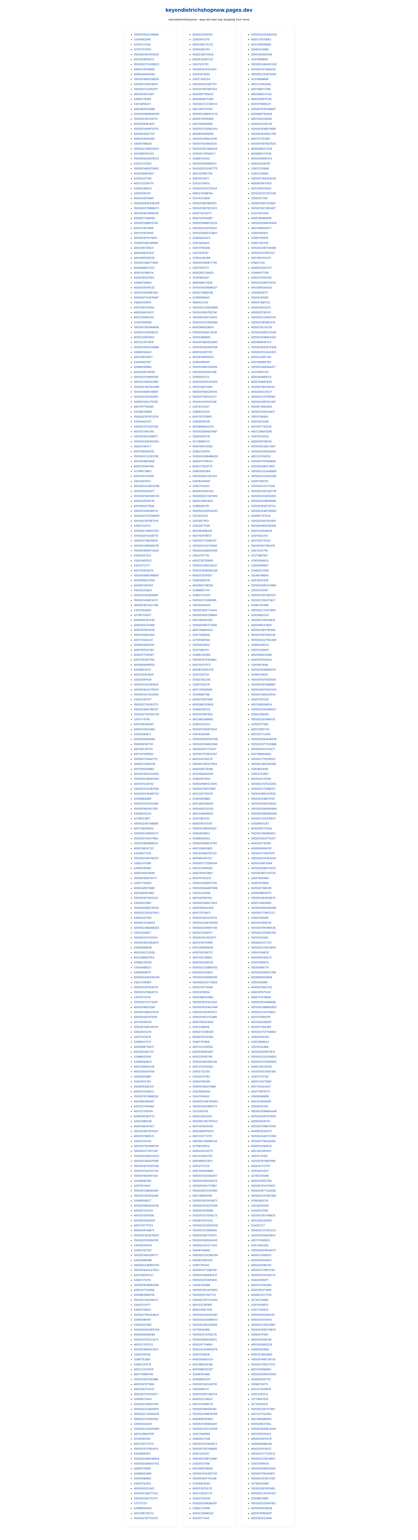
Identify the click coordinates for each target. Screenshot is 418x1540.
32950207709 (142, 178)
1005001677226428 (263, 1190)
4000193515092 (202, 446)
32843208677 (260, 1280)
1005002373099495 (263, 1061)
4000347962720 (261, 987)
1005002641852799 (263, 133)
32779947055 (259, 1399)
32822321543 (142, 1141)
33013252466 (259, 1046)
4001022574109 (261, 778)
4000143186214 (143, 272)
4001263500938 (261, 118)
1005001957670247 (146, 1131)
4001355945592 (202, 1126)
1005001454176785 (146, 401)
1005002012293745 (146, 456)
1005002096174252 (263, 868)
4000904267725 (144, 133)
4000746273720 (202, 44)
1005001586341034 (263, 694)
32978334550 (260, 436)
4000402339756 (261, 123)
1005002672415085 (204, 1190)
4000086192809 (202, 704)
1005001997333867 (263, 203)
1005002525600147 (263, 317)
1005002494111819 (263, 466)
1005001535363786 (146, 788)
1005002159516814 (263, 620)
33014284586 (201, 734)
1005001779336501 (263, 759)
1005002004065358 (146, 1329)
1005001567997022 (204, 89)
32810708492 (259, 416)
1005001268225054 (146, 1012)
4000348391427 (144, 1126)
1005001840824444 (263, 1428)
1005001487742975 (204, 1235)
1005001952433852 (204, 1290)
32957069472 (260, 962)
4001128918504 (143, 828)
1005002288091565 (204, 550)
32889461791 (200, 506)
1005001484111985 (204, 1086)
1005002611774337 (204, 749)
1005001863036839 (146, 79)
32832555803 (143, 590)
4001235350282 (202, 1066)
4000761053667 (202, 873)
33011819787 (200, 253)
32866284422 (143, 352)
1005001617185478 (263, 545)
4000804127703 (261, 942)
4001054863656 (144, 461)
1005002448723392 (263, 1136)
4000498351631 (144, 253)
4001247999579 (202, 1404)
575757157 (140, 1503)
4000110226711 (201, 213)
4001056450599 (202, 773)
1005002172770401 (146, 1002)
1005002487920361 (263, 520)
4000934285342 (203, 491)
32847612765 (142, 1081)
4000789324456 (202, 907)
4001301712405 (261, 734)
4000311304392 (261, 1027)
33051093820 (142, 610)
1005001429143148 (204, 401)
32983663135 (259, 1200)
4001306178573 (144, 1513)
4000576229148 (261, 1066)
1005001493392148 (204, 1061)
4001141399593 (143, 754)
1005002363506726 (146, 496)
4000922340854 (144, 922)
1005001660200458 (263, 525)
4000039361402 (144, 123)
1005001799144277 (204, 396)
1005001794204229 (263, 178)
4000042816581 (202, 34)
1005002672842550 (263, 689)
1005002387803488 (146, 386)
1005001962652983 (204, 342)
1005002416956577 (146, 833)
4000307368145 (261, 888)
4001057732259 (261, 426)
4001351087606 (144, 1215)
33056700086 (201, 1285)
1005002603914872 (204, 1200)
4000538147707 (144, 848)
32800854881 (142, 1076)
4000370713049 (202, 987)
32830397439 (142, 679)
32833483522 (143, 560)
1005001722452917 (146, 89)
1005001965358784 (204, 367)
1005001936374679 (263, 1329)
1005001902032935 (146, 773)
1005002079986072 (146, 208)
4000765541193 (144, 649)
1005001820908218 (146, 213)
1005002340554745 (205, 510)
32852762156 (259, 243)
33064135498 (259, 605)
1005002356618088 (263, 500)
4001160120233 (261, 257)
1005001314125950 (263, 1185)
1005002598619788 (204, 1414)
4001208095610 (144, 451)
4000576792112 (202, 1488)
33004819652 (201, 833)
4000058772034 (261, 828)
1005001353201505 (146, 426)
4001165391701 (143, 749)
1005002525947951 (263, 1503)
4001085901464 (144, 893)
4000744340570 (202, 962)
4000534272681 (261, 1081)
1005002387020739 (263, 491)
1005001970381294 (204, 1002)
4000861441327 (202, 858)
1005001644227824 (146, 1270)
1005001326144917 (263, 411)
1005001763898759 (146, 1146)
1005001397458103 (146, 987)
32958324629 (143, 1423)
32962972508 (260, 570)
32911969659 (259, 59)
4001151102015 (201, 878)
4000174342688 (261, 1285)
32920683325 (260, 615)
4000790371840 (261, 1290)
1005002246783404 (205, 1101)
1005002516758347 (204, 228)
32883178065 (142, 1468)
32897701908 (200, 1041)
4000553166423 (261, 1146)
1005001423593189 (263, 1071)
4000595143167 (202, 823)
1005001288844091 (146, 1190)
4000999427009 (144, 580)
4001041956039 (261, 922)
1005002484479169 (146, 1160)
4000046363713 (144, 1116)
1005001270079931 (263, 1458)
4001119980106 (143, 1374)
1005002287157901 (263, 1409)
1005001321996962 (204, 1230)
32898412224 (142, 813)
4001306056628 (261, 704)
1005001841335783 (204, 476)
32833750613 (201, 183)
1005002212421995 (263, 610)
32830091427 (142, 193)
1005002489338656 (146, 1458)
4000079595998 (202, 118)
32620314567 (259, 590)
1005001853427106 (146, 605)
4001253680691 (261, 1369)
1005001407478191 (145, 1017)
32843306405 (260, 714)
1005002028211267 (263, 446)
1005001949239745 (204, 391)
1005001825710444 (204, 610)
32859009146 (201, 421)
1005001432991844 (146, 684)
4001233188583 (202, 868)
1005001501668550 (146, 1096)
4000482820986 (144, 109)
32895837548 (201, 1438)
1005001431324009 (146, 694)
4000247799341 (202, 461)
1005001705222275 (146, 1339)
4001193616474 (143, 570)
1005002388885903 (264, 1007)
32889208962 (143, 367)
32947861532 (201, 818)
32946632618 (142, 1056)
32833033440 (260, 421)
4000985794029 (261, 113)
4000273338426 (202, 1031)
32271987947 (259, 555)
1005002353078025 (146, 1235)
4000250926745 (144, 500)
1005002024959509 (205, 1225)
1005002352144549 (204, 1428)
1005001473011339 (263, 1478)
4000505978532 (144, 287)
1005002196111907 (204, 788)
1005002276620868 (205, 307)
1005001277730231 (263, 1453)
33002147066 (142, 863)
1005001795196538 (263, 927)
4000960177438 (261, 153)
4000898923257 (144, 267)
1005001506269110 (146, 510)
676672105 (258, 262)
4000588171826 (202, 282)
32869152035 (201, 411)
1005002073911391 (146, 1151)
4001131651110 (260, 729)
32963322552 (201, 724)
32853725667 (260, 773)
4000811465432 (202, 1260)
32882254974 (201, 451)
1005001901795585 (263, 630)
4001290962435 (144, 1066)
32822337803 (143, 163)
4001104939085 (261, 44)
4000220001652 (144, 337)
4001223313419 (143, 1369)
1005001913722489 (204, 1017)
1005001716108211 (203, 153)
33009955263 (260, 823)
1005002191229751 (146, 118)
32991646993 (142, 1478)
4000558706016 (261, 441)
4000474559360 (144, 138)
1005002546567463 (146, 778)
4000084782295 (144, 620)
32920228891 (259, 173)
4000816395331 (144, 1086)
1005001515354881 (204, 659)
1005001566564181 (204, 1409)
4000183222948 (261, 1518)
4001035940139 (261, 1339)
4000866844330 (203, 426)
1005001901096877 (146, 436)
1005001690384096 (263, 907)
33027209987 (142, 982)
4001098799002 (202, 1468)
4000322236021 (202, 1399)
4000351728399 (144, 1290)
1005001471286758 (204, 1270)
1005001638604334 (263, 337)
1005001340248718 (204, 1384)
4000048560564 (144, 74)
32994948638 (143, 947)
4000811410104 (143, 585)
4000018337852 (144, 277)
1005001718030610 (146, 540)
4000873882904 (261, 406)
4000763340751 (202, 952)
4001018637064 (261, 1423)
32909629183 (259, 769)
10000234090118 (144, 764)
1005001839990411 (204, 163)
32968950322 (201, 838)
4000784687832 (261, 381)
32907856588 (143, 322)
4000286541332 (261, 94)
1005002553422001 (263, 352)
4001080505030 (144, 257)
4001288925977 (261, 228)
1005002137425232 (263, 1230)
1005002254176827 (263, 1012)
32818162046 (142, 39)
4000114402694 (261, 903)
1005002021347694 (204, 496)
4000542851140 (261, 357)
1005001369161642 (204, 828)
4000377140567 (144, 654)
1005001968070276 (204, 223)
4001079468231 (261, 104)
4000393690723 (261, 158)
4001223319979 (261, 1389)
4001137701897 (260, 138)
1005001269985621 (263, 833)
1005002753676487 (146, 297)
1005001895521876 (204, 783)
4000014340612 (144, 1091)
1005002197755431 (146, 1518)
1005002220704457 (263, 1493)
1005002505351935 (204, 381)
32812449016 (200, 1027)
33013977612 (200, 520)
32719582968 (201, 1329)
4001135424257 (261, 1086)
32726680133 (201, 441)
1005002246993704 (146, 1265)
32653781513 (259, 1394)
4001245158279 (202, 759)
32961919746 (142, 1354)
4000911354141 (143, 1210)
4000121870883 (261, 39)
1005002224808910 (146, 1409)
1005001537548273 (204, 1215)
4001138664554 (202, 630)
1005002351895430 (263, 932)
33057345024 (201, 79)
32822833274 (142, 1031)
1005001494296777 (146, 1255)
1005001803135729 (263, 873)
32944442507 (143, 421)
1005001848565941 (263, 1468)
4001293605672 (144, 59)
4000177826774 (202, 466)
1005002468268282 (146, 927)
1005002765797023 (204, 1121)
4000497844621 (261, 1260)
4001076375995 (202, 942)
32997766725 (259, 481)
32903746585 (260, 917)
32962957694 (201, 778)
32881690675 (142, 972)
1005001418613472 (146, 600)
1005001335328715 (263, 1275)
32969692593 (201, 1379)
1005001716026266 (263, 1141)
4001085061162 (202, 897)
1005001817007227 (263, 253)
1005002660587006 (205, 739)
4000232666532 (203, 1513)
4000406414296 (261, 654)
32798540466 (260, 1483)
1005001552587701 (204, 84)
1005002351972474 (146, 416)
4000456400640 (144, 739)
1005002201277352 (204, 1245)
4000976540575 (261, 1131)
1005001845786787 (146, 709)
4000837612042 (202, 1220)
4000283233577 (261, 391)
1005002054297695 (205, 1205)
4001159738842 (202, 957)
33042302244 (201, 679)
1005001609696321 (146, 843)
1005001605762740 (204, 312)
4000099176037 (144, 1046)
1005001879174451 (145, 237)
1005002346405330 (264, 64)
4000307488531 (144, 1136)
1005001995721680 (204, 625)
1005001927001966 (146, 1379)
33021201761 (200, 64)
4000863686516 (144, 1294)
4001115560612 (260, 1240)
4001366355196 (202, 1364)
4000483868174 (261, 377)
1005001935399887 (263, 109)
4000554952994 (261, 863)
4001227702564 (261, 1414)
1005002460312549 (263, 332)
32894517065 (259, 1334)
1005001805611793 (146, 808)
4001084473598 (144, 506)
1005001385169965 (146, 243)
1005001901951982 (263, 1488)
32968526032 (201, 709)
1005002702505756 (146, 714)
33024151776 (200, 555)
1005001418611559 (263, 798)
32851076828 (201, 1354)
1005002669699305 (146, 113)
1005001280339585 (204, 1324)
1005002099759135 (263, 282)
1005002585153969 (263, 585)
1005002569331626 (263, 1374)
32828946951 (259, 565)
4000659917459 (261, 183)
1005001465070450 (146, 168)
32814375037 (200, 406)
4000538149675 (144, 1230)
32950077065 (260, 724)
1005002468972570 (205, 113)
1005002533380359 (205, 1255)
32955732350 (201, 1071)
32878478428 (201, 481)
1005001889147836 (263, 793)
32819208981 (259, 982)
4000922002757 (261, 267)
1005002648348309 (146, 203)
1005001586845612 (204, 1275)
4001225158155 (261, 456)
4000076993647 (261, 1513)
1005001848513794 (204, 843)
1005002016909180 (146, 377)
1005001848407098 (204, 888)
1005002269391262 (146, 441)
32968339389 (201, 654)
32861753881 (142, 1359)
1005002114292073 (146, 704)
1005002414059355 (263, 496)
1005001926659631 (263, 1235)
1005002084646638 (264, 739)
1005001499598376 (146, 545)
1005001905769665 (204, 615)
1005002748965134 (204, 1141)
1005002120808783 (204, 967)
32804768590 (201, 1081)
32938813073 (142, 669)
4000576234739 (261, 327)
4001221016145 (143, 1111)
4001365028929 (202, 803)
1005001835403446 (204, 1007)
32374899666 (260, 79)
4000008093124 (202, 1359)
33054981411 (200, 1389)
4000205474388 (144, 625)
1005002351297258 (263, 193)
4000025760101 (261, 312)
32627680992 (201, 1433)
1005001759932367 (204, 754)
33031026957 (142, 932)
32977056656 (201, 634)
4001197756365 (144, 406)
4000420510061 (144, 198)
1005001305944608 (146, 327)
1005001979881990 (263, 1160)
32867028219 (201, 684)
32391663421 (200, 277)
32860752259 (201, 595)
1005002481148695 (146, 823)
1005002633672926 (263, 347)
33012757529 (200, 1166)
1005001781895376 (263, 322)
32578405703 (260, 372)
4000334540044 (261, 530)
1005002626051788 (263, 972)
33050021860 (142, 903)
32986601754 (201, 590)
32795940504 (201, 640)
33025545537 (143, 699)
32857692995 (260, 878)
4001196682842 (261, 754)
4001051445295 (144, 431)
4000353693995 (261, 1354)
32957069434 (260, 1463)
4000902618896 (202, 1210)
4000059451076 (261, 1438)
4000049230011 (144, 312)
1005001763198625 (263, 1215)
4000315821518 (202, 1309)
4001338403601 (202, 848)
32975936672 (260, 1304)
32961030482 (142, 868)
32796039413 (201, 1146)
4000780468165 (261, 218)
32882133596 (201, 1508)
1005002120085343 (204, 128)
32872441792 (259, 550)
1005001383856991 (146, 595)
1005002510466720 (146, 793)
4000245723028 (144, 952)
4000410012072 (261, 307)
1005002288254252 (146, 1156)
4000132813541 (202, 1116)
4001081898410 (202, 530)
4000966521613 (202, 1160)
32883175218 (142, 1280)
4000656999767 (261, 848)
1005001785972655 (204, 729)
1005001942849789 (204, 347)
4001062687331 (144, 1051)
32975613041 (142, 1185)
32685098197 (142, 1319)
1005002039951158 (204, 927)
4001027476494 (144, 1106)
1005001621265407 (263, 208)
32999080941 (201, 297)
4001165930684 (144, 769)
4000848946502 (144, 664)
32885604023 (201, 237)
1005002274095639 (146, 1414)
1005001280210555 (146, 1027)
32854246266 (201, 257)
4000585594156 (144, 1071)
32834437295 (143, 917)
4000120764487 (202, 218)
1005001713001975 (263, 853)
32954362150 (201, 49)
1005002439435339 (146, 977)
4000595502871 (144, 491)
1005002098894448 (264, 1111)
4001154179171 (201, 664)
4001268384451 (144, 724)
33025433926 (201, 893)
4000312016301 (202, 575)
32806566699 (260, 1096)
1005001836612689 (263, 128)
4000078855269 (144, 1007)
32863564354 (260, 1036)
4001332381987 (202, 1304)
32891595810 (259, 233)
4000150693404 (144, 634)
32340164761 (142, 1438)
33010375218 (142, 997)
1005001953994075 (146, 942)
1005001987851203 (204, 208)
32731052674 (259, 1404)
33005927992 (143, 1324)
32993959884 (201, 798)
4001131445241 (143, 640)
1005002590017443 (204, 903)
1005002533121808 (204, 545)
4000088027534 (261, 148)
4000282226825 (203, 272)
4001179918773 (260, 1091)
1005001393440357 (204, 1175)
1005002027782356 (263, 640)
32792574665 (259, 1299)
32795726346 (260, 1175)
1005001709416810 (146, 84)
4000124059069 (144, 69)
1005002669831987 (204, 431)
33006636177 (259, 292)
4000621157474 (261, 515)
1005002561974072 (204, 1012)
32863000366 (201, 471)
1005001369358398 (263, 764)
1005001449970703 (146, 128)
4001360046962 (202, 719)
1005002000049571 (263, 1250)
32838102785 (259, 1106)
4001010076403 (261, 1433)
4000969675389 (202, 99)
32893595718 (201, 436)
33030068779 (260, 967)
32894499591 (201, 362)
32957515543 (201, 486)
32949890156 (142, 1180)
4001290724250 (144, 1389)
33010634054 (201, 644)
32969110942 (259, 674)
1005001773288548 (204, 863)
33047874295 (201, 74)
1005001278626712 (146, 992)
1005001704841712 (146, 759)
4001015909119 (260, 1017)
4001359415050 (261, 188)
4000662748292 (202, 585)
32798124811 (142, 818)
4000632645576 (202, 669)
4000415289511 (202, 932)
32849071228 (142, 853)
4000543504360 (144, 729)
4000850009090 (203, 133)
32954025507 (260, 1170)
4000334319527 (261, 1448)
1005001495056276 (204, 1180)
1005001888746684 (146, 575)
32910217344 (142, 44)
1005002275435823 (146, 64)
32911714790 (142, 719)
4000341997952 (202, 714)
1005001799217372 (263, 1364)
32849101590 (259, 1210)
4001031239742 (144, 783)
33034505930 (260, 1205)
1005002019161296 (204, 372)
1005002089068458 (264, 813)
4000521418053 (261, 1255)
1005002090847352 (146, 1463)
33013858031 (142, 104)
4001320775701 (202, 1136)
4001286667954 (144, 957)
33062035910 (142, 302)
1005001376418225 (146, 332)
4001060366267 (144, 1101)
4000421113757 (260, 1166)
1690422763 (200, 302)
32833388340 (143, 1121)
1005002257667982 (263, 1195)
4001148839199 (202, 1195)
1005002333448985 (264, 471)
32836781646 (259, 297)
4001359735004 (144, 307)
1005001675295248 (146, 1166)
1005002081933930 (146, 54)
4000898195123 (261, 342)
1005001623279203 (146, 689)
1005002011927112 (204, 1294)
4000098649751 (261, 893)
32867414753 (142, 525)
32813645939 (259, 580)
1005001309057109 (204, 883)
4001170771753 (143, 1225)
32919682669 (142, 798)
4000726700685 (202, 560)
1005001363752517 (146, 1498)
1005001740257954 (204, 764)
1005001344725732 (146, 1170)
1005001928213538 (204, 332)
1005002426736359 (205, 922)
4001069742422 (144, 153)
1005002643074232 (146, 158)
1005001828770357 (263, 838)
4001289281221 (143, 1275)
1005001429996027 (204, 287)
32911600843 (200, 243)
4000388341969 (202, 997)
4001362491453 (261, 1151)
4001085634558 (261, 287)
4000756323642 (202, 1022)
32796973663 (142, 471)
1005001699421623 (146, 1349)
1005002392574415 (204, 317)
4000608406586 (144, 1334)
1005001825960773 (204, 1106)
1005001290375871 (263, 600)
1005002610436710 (146, 535)
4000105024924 (261, 659)
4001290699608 (202, 947)
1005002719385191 (204, 540)
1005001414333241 (204, 69)
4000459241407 (144, 94)
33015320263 (259, 937)
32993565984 (260, 1349)
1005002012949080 (204, 322)
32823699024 (260, 1041)
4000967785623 (202, 94)
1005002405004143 (204, 1240)
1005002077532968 (263, 744)
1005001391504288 (146, 1195)
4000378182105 (202, 1056)
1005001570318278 (204, 1334)
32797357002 (142, 49)
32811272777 (142, 565)
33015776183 (259, 1156)
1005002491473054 (263, 1116)
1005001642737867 (204, 1185)
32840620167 (142, 362)
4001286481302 (202, 620)
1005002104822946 (204, 744)
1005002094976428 (263, 223)
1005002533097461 (146, 1419)
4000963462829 (144, 1220)
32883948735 (201, 580)
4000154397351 (202, 352)
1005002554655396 (146, 486)
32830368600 (201, 337)
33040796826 (143, 143)
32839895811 (142, 1453)
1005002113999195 (204, 600)
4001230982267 (144, 317)
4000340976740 (261, 99)
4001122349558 (202, 1046)
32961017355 (259, 198)
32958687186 (201, 694)
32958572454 (143, 1399)
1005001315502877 (146, 1394)
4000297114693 (202, 1344)
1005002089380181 (204, 1503)
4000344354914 (261, 1319)
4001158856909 (202, 123)
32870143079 (142, 1036)
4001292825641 (144, 674)
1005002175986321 (263, 788)
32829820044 (201, 1091)
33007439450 (260, 649)
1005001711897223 (263, 912)
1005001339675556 (263, 1126)
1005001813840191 (263, 1314)
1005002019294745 (146, 1240)
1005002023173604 (204, 982)
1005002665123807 (204, 233)
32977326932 (260, 1309)
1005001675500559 (263, 679)
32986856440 (143, 1508)
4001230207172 (202, 1493)
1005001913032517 (204, 937)
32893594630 (260, 952)
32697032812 (142, 1483)
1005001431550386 (146, 803)
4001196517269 (261, 89)
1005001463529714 (204, 917)
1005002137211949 (263, 486)
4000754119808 (261, 997)
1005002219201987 (263, 1324)
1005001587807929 (263, 143)
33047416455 (200, 1096)
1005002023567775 (204, 168)
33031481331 (200, 649)
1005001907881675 (204, 203)
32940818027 (142, 1200)
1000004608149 (144, 644)
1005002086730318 (146, 907)
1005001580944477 (263, 367)
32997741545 (200, 1265)
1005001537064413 (146, 1448)
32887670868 (260, 883)
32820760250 (260, 699)
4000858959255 (203, 357)
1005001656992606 (146, 1285)
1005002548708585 (263, 510)
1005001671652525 (146, 897)
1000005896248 (261, 1443)
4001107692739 (202, 173)
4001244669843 (202, 813)
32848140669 (201, 1250)
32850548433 (143, 188)
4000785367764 (144, 659)
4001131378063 (202, 416)
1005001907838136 (263, 634)
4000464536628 (261, 1508)
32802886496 (143, 1260)
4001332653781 (202, 1156)
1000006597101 (143, 744)
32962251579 (142, 1364)
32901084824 (259, 560)
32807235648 (260, 168)
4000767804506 (144, 630)
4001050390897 (261, 1022)
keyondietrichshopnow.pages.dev (209, 10)
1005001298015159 (146, 223)
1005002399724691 (204, 1458)
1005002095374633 (263, 803)
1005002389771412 (146, 1493)
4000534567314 (202, 59)
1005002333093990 (146, 1428)
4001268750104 (202, 109)
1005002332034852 (264, 1056)
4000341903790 (261, 1180)
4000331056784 (261, 277)
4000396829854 (203, 327)
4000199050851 (144, 173)
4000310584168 (144, 466)
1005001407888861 (263, 684)
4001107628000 (261, 1101)
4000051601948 (202, 699)
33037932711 (200, 267)
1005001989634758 (146, 1205)
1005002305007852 (146, 912)
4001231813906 (143, 228)
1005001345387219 (204, 1473)
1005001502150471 (263, 749)
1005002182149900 (204, 1448)
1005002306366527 (263, 709)
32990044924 (143, 1061)
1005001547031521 (146, 937)
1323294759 (200, 1111)
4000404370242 (202, 808)
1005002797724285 (204, 1299)
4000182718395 (261, 843)
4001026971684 (202, 386)
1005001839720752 (263, 506)
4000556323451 (144, 1488)
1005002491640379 (204, 1349)
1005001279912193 (263, 1270)
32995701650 (259, 237)
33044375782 (201, 1076)
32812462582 (259, 1245)
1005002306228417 (204, 565)
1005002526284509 (264, 34)
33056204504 (143, 1245)
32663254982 (260, 49)
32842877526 (201, 525)
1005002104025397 (146, 1404)
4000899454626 (261, 977)
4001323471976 (144, 342)
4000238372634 (202, 54)
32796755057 (142, 615)
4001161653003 (143, 233)
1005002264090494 (264, 808)
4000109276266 (202, 769)
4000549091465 (202, 1051)
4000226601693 (202, 500)
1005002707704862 (263, 1031)
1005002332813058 (263, 74)
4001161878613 (201, 535)
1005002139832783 (146, 530)
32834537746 (201, 1463)
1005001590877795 (204, 262)
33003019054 (201, 992)
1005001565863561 (146, 292)
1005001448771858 (146, 262)
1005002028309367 (205, 1314)
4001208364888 (202, 1170)
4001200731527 (261, 540)
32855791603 (142, 1309)
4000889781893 (202, 1419)
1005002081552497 (263, 401)
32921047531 (200, 674)
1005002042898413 (204, 1319)
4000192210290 (144, 476)
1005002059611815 (263, 1051)
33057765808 (201, 247)
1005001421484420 (263, 69)
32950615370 (201, 39)
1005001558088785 (204, 977)
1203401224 (200, 515)
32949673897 (260, 1498)
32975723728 (259, 1076)
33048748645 (260, 575)
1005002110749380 (263, 396)
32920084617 (142, 734)
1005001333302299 (263, 476)
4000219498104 (202, 193)
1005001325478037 (263, 818)
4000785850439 (261, 54)
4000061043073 (261, 957)
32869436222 (260, 644)
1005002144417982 (146, 838)
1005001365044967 (146, 381)
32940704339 (201, 1498)
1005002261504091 (146, 396)
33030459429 (201, 605)
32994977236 (260, 272)
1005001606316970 (204, 1339)
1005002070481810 (204, 1280)
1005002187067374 (146, 520)
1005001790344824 (146, 1314)
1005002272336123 (204, 104)
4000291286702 (261, 1265)
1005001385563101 (263, 386)
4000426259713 (202, 1151)
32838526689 (143, 411)
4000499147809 (261, 625)
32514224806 (201, 198)
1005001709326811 (263, 1473)
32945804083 (201, 1483)
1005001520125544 (204, 188)
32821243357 (201, 1453)
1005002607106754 (204, 1394)
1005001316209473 (146, 1299)
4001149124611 (143, 357)
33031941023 (142, 481)
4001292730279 (202, 793)
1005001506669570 (263, 669)
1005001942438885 (146, 34)
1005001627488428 (204, 148)
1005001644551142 (146, 1175)
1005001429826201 (204, 143)
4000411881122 (260, 302)
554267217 (258, 1225)
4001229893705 (144, 1433)
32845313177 (142, 1304)
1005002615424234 (263, 858)
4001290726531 (144, 247)
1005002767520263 (263, 783)
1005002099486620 (205, 456)
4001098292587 (202, 1369)
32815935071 (200, 178)
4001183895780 (261, 362)
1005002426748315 (146, 858)
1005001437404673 (204, 1443)
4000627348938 (144, 218)
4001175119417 (201, 912)
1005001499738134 (263, 1359)
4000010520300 (202, 1036)
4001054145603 (202, 972)
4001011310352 (143, 1344)
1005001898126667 (146, 391)
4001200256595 (261, 1220)
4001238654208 (261, 431)
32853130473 (142, 446)
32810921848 (259, 664)
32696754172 (259, 1384)
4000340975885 (144, 888)
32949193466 (201, 1374)
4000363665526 (261, 1344)
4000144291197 (261, 163)
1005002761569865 (263, 461)
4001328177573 (143, 1443)
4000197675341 (261, 992)
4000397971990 (144, 1384)
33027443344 (260, 213)
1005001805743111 (145, 878)
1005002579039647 (263, 947)
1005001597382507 (263, 595)
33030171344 (200, 1518)
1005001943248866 (146, 347)
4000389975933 (202, 1131)
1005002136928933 (146, 148)
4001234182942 (261, 84)
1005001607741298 (204, 1478)
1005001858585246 (204, 570)
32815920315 (259, 535)
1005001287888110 (263, 719)
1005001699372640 (146, 550)
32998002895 (143, 1473)
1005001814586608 (263, 1002)
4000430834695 (144, 873)
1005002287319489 (263, 247)
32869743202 (201, 158)
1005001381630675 (263, 897)
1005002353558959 (146, 515)
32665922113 (200, 377)
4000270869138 (202, 292)
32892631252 (142, 555)
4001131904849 (202, 689)
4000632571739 (261, 1294)
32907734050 (142, 883)
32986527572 (142, 1041)
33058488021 (142, 967)
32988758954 (143, 282)
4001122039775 (144, 183)
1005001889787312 (204, 853)
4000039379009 (144, 372)
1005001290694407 (204, 1423)
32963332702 (143, 1250)
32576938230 (143, 1022)
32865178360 (142, 99)
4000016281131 (260, 1121)
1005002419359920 (263, 451)
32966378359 (143, 962)
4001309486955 (261, 1419)
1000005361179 (261, 1379)
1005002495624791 (204, 138)
